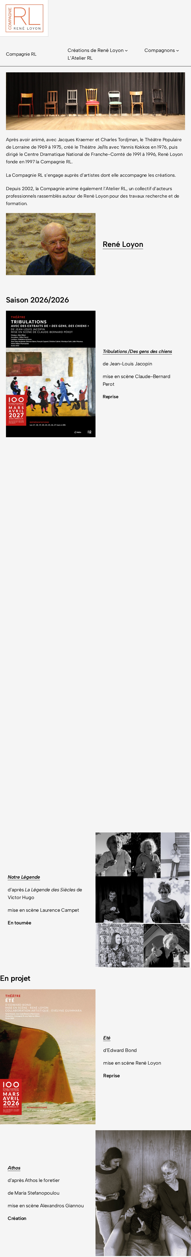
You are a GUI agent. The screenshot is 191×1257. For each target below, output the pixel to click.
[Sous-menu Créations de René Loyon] (126, 50)
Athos (14, 1168)
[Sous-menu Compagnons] (177, 50)
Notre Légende (24, 877)
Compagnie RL (21, 54)
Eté (106, 1038)
